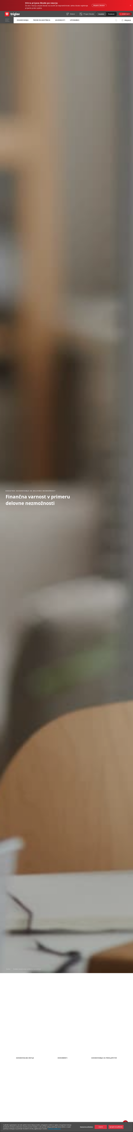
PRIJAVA (128, 20)
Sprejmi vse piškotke (116, 1127)
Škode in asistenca (41, 20)
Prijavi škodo (99, 5)
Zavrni (101, 1127)
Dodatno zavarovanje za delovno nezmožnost (27, 969)
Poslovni (111, 14)
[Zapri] (130, 1127)
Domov (8, 969)
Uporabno (74, 20)
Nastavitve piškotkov (86, 1127)
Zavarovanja (22, 20)
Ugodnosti (60, 20)
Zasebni (101, 14)
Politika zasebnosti (54, 1129)
